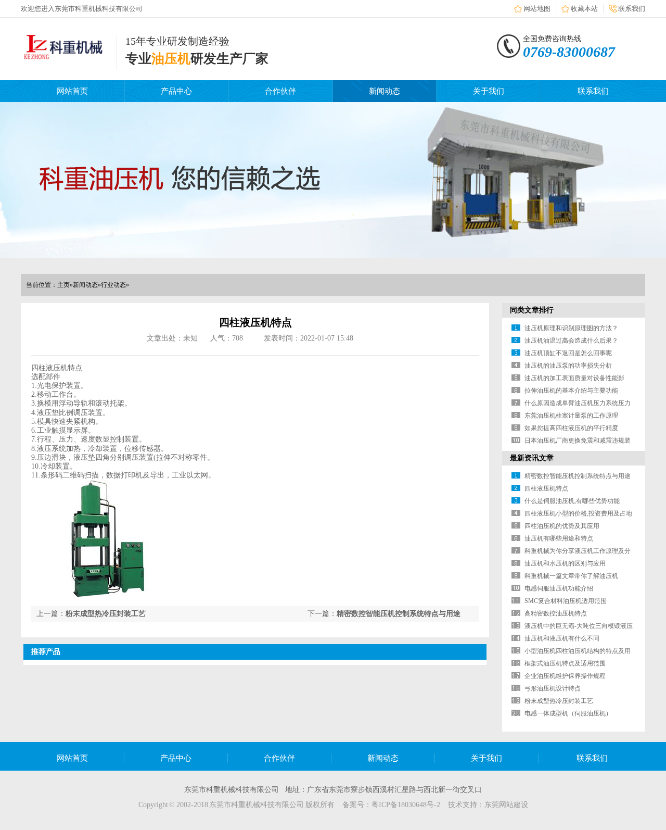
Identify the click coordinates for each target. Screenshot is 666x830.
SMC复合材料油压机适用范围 (565, 601)
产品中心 (176, 91)
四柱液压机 (49, 368)
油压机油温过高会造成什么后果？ (571, 340)
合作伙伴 (280, 91)
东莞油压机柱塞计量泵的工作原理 (571, 415)
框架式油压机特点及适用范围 (565, 663)
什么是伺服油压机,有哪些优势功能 (572, 501)
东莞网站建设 (506, 805)
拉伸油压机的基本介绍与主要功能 (571, 390)
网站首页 (72, 91)
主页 (63, 284)
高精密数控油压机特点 (555, 613)
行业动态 (113, 284)
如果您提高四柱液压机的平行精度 (571, 428)
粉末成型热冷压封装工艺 (106, 614)
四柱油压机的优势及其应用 (561, 526)
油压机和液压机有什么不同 (561, 638)
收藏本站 (584, 8)
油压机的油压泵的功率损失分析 (568, 365)
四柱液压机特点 (546, 488)
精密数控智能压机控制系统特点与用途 (398, 614)
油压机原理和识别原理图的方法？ (571, 328)
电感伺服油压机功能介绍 (558, 588)
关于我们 (488, 91)
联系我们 (631, 8)
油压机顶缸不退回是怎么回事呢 (568, 353)
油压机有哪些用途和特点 (558, 538)
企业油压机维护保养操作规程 (565, 676)
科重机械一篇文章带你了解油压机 (571, 576)
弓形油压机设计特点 (552, 688)
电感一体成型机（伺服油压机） (568, 713)
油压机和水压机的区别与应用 (565, 563)
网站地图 (536, 8)
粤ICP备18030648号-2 (406, 805)
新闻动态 (384, 91)
